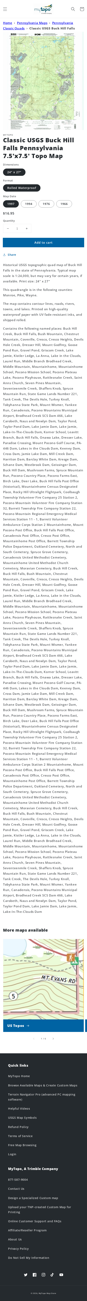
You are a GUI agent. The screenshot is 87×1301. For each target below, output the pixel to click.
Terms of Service (20, 1136)
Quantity (9, 220)
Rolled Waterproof (21, 188)
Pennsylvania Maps (32, 23)
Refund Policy (18, 1127)
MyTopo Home (19, 1076)
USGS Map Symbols (22, 1118)
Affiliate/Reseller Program (27, 1230)
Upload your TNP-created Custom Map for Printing (39, 1209)
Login (12, 1154)
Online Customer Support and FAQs (34, 1221)
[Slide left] (34, 1038)
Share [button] (12, 255)
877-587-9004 (18, 1179)
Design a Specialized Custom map (33, 1198)
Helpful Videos (19, 1108)
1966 (64, 204)
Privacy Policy (18, 1249)
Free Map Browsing (22, 1145)
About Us (15, 1239)
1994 (28, 204)
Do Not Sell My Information (28, 1258)
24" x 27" (14, 172)
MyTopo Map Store (47, 1293)
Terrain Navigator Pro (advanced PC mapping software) (41, 1096)
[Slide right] (53, 1038)
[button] (5, 9)
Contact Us (16, 1189)
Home (7, 23)
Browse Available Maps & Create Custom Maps (42, 1085)
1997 (11, 204)
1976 (46, 204)
